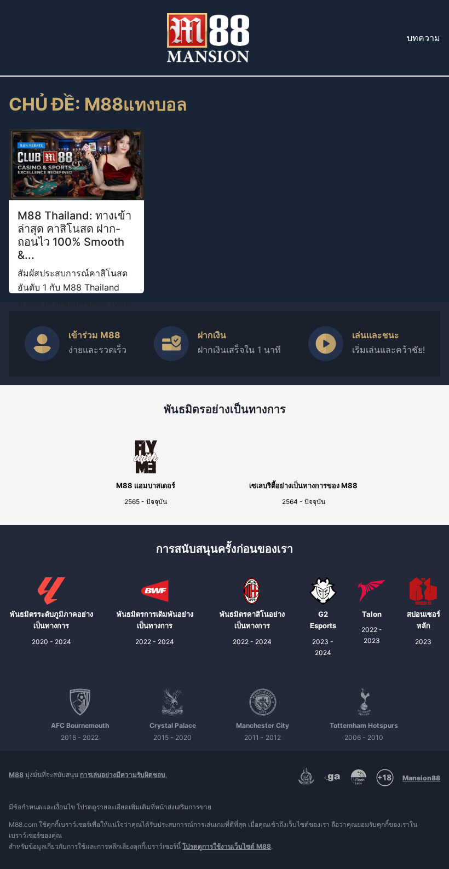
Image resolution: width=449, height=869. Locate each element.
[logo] (208, 37)
